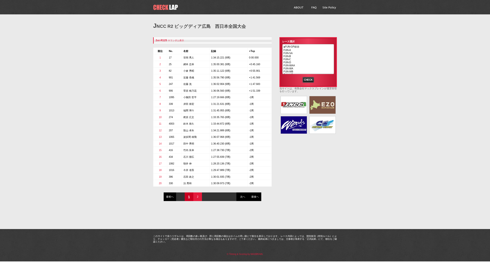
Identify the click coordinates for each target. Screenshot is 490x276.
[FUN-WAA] (308, 65)
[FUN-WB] (308, 71)
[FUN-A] (308, 50)
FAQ (314, 7)
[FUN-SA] (308, 53)
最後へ (255, 196)
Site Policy (329, 7)
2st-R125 (161, 40)
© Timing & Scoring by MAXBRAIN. (245, 254)
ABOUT (299, 7)
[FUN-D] (308, 62)
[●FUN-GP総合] (308, 47)
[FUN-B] (308, 56)
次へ (242, 196)
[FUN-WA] (308, 68)
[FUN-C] (308, 59)
